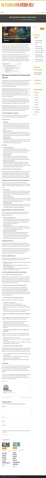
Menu (3, 12)
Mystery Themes (18, 476)
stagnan (3, 84)
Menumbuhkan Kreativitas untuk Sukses (8, 44)
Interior (36, 104)
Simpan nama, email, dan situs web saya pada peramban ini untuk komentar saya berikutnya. (16, 431)
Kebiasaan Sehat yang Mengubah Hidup (38, 42)
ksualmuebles (11, 36)
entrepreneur (10, 57)
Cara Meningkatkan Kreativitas (10, 66)
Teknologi (6, 34)
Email (3, 421)
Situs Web (3, 425)
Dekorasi (37, 92)
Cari (35, 26)
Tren (36, 114)
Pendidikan (37, 109)
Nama (3, 417)
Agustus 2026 (38, 83)
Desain (36, 94)
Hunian (36, 99)
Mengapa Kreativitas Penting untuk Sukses (9, 65)
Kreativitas (3, 365)
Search (42, 12)
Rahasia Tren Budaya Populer (6, 397)
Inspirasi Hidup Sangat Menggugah (25, 397)
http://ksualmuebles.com (10, 392)
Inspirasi (37, 102)
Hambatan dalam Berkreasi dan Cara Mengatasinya (13, 67)
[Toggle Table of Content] (18, 64)
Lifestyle (37, 107)
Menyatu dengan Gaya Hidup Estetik (39, 47)
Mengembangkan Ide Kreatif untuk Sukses (11, 68)
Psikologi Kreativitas (8, 69)
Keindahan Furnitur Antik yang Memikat (39, 60)
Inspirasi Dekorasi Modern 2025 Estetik (39, 56)
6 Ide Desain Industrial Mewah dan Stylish (39, 51)
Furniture (37, 97)
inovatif (21, 367)
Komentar (4, 406)
